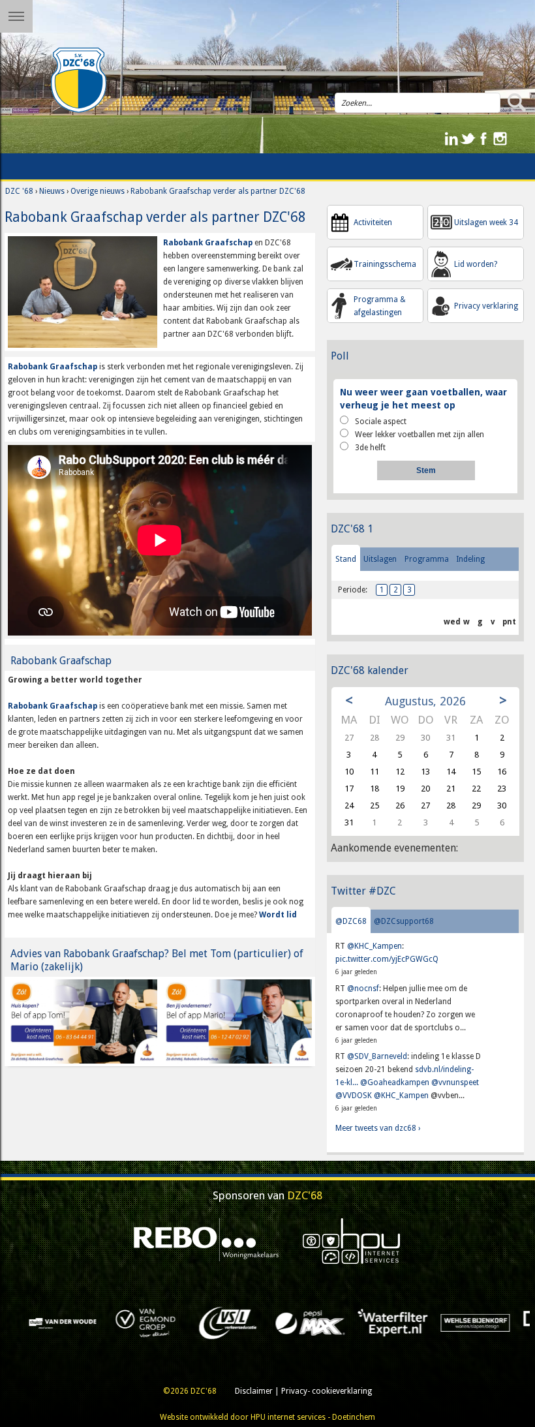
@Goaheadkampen (394, 1082)
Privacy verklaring (486, 306)
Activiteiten (373, 222)
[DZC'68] (78, 80)
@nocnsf (363, 988)
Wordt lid (278, 914)
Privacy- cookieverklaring (326, 1391)
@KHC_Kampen (374, 946)
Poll (340, 356)
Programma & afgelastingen (380, 306)
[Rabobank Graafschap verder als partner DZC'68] (82, 291)
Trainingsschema (385, 264)
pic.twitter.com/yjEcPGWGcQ (386, 959)
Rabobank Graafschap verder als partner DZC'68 (217, 191)
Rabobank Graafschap (207, 242)
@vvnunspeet (455, 1082)
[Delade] (390, 1322)
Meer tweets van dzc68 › (377, 1128)
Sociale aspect (380, 421)
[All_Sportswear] (472, 1322)
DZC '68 (19, 191)
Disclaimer (254, 1391)
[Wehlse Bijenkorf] (307, 1322)
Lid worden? (475, 264)
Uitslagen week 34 (486, 222)
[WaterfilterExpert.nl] (225, 1322)
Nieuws (52, 191)
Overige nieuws (97, 191)
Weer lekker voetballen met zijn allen (419, 434)
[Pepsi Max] (142, 1322)
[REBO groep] (206, 1240)
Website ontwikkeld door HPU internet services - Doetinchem (267, 1417)
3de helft (370, 447)
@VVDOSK (353, 1095)
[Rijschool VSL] (60, 1322)
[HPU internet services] (352, 1240)
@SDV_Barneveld (377, 1056)
